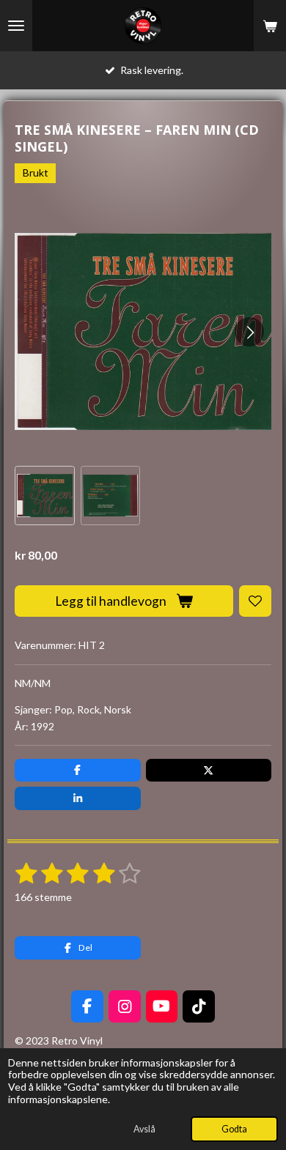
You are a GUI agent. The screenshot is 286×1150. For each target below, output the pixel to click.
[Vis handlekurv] (270, 25)
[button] (45, 496)
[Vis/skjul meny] (16, 25)
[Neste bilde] (249, 331)
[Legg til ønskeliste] (255, 601)
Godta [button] (234, 1129)
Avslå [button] (144, 1129)
